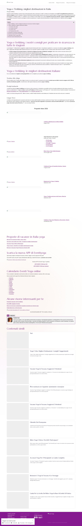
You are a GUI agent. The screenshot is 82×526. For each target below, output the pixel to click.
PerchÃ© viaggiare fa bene (13, 303)
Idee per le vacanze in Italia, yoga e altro (16, 239)
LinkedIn (14, 523)
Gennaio (11, 278)
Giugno (11, 285)
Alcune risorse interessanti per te (15, 36)
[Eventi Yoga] (17, 3)
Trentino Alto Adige (14, 26)
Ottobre (11, 291)
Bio (8, 315)
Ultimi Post (12, 315)
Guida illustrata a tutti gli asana (14, 307)
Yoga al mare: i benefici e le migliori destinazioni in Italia (20, 245)
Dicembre (11, 293)
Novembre (11, 292)
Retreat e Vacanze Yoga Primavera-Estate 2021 (18, 247)
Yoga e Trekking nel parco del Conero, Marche (55, 196)
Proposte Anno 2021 (14, 30)
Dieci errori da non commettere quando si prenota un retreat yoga (23, 305)
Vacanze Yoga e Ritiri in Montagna (15, 243)
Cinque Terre (13, 29)
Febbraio (11, 279)
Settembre (11, 289)
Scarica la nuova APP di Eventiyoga (15, 33)
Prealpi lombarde (13, 28)
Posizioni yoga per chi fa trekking (15, 301)
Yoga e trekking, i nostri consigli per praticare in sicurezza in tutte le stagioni (23, 23)
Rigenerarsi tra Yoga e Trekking (51, 181)
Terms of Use (23, 518)
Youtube (22, 523)
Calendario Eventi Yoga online (14, 35)
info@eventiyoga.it (38, 515)
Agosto (11, 288)
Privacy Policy (23, 516)
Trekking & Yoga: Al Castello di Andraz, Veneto (55, 166)
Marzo (10, 281)
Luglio (10, 286)
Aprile (10, 282)
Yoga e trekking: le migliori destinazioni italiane (17, 25)
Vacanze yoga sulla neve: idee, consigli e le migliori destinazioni (22, 241)
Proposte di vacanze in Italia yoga (15, 32)
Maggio (11, 283)
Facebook (7, 523)
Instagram (30, 523)
